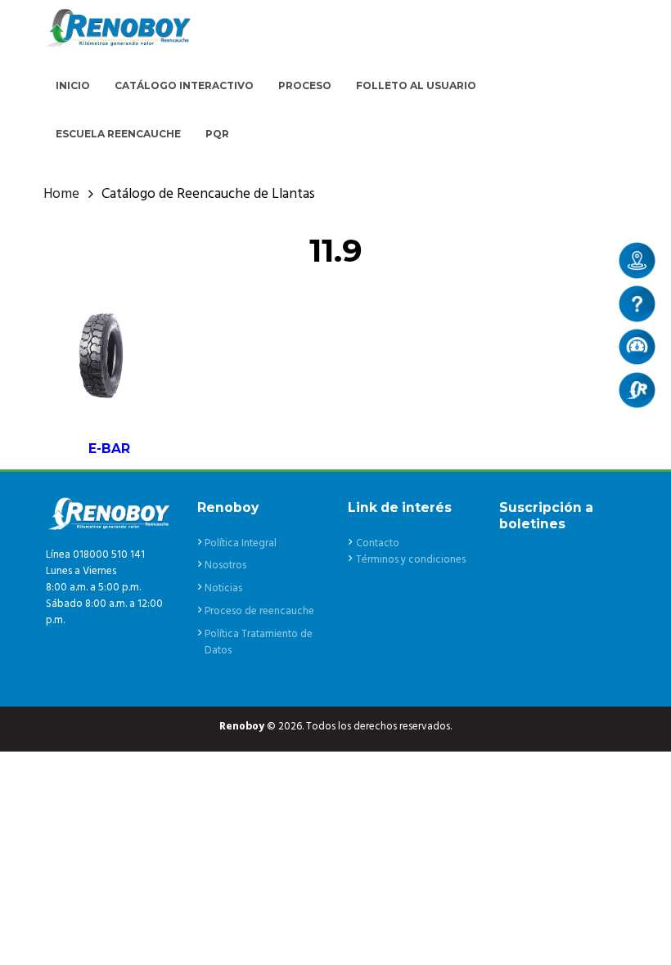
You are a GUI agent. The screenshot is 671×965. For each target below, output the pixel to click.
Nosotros (225, 565)
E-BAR (109, 448)
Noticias (223, 588)
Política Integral (241, 543)
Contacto (377, 543)
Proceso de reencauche (259, 611)
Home (61, 194)
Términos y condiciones (411, 559)
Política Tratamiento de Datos (259, 642)
